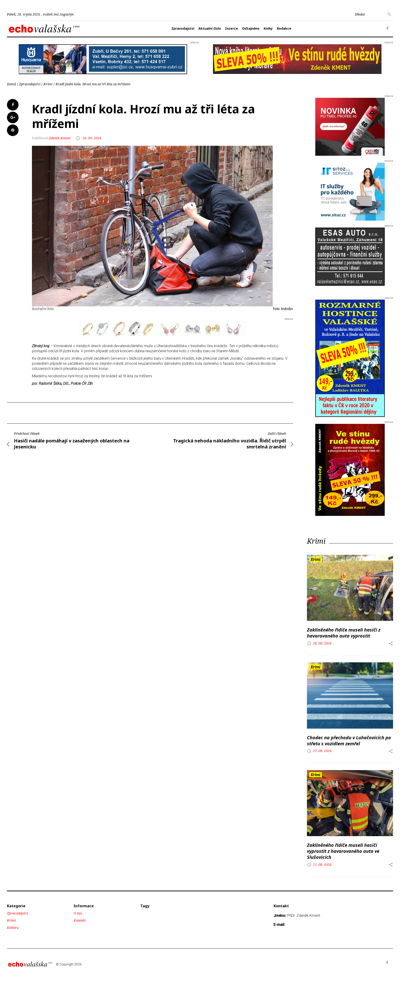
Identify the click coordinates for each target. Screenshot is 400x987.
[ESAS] (350, 256)
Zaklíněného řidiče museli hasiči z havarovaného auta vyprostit (343, 633)
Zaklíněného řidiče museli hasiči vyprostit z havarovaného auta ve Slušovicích (343, 851)
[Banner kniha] (350, 358)
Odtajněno (250, 28)
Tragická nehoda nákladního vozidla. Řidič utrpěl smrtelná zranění (229, 444)
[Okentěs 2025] (350, 126)
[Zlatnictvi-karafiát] (162, 328)
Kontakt (80, 920)
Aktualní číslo (209, 28)
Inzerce (231, 28)
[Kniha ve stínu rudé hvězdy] (297, 59)
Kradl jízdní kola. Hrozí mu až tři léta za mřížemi (93, 84)
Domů (11, 84)
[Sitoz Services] (350, 191)
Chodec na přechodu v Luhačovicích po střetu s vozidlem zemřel (349, 740)
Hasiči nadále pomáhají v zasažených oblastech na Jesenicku (71, 444)
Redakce (284, 28)
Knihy (268, 28)
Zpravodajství (182, 28)
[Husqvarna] (103, 59)
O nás (78, 913)
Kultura (13, 927)
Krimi (48, 84)
